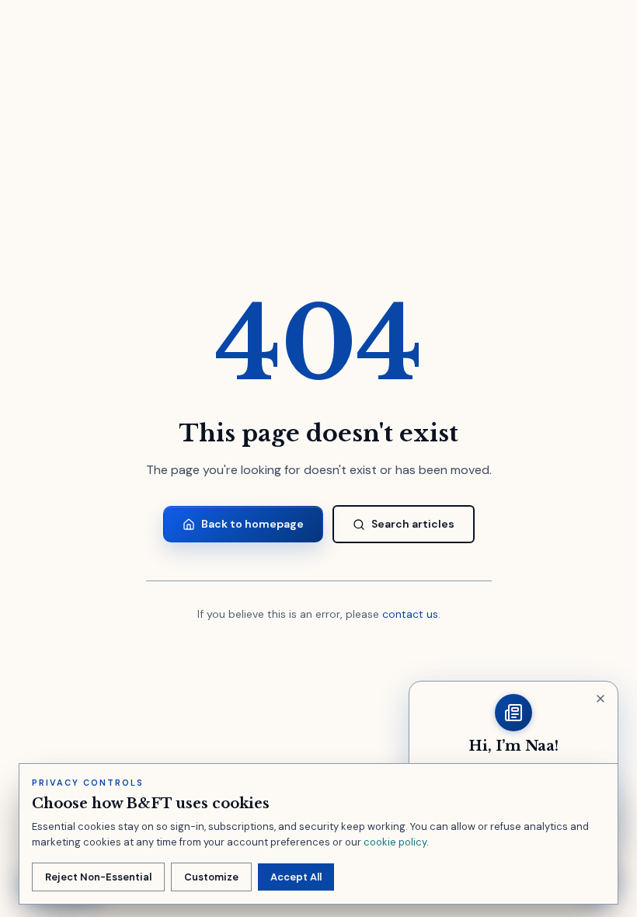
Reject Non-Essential (98, 877)
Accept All (296, 877)
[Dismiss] (600, 699)
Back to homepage (252, 524)
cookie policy (395, 842)
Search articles (412, 524)
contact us (410, 614)
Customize (211, 877)
